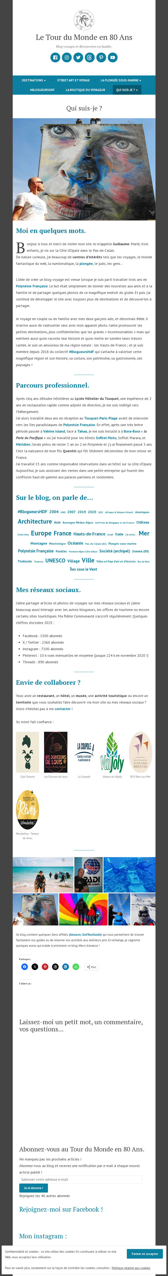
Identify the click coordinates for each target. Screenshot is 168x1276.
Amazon (75, 934)
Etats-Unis (23, 534)
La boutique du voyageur (85, 90)
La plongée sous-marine (119, 80)
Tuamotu (38, 561)
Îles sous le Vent (83, 569)
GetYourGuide (91, 934)
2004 (53, 511)
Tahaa (82, 431)
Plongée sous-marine (122, 543)
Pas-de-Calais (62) (95, 543)
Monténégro (57, 543)
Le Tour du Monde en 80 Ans (84, 37)
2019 (82, 512)
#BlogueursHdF (81, 351)
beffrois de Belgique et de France (114, 522)
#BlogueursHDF (42, 90)
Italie (119, 534)
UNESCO (55, 560)
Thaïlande (25, 561)
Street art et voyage (73, 80)
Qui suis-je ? (125, 90)
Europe (41, 532)
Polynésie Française (32, 286)
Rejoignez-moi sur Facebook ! (61, 1209)
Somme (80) (140, 551)
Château (142, 522)
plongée (86, 263)
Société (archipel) (114, 550)
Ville (88, 560)
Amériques (142, 512)
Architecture (35, 521)
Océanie (75, 543)
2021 (100, 512)
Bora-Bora (132, 431)
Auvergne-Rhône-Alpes (77, 522)
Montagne (39, 543)
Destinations (32, 80)
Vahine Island (54, 431)
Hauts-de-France (89, 534)
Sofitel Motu (106, 437)
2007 (71, 511)
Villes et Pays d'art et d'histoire (116, 561)
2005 (62, 512)
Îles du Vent (144, 561)
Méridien (23, 444)
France (63, 533)
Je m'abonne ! (33, 1188)
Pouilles (61, 551)
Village (73, 560)
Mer (144, 533)
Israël (110, 534)
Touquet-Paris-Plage (101, 418)
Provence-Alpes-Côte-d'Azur (83, 551)
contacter (62, 708)
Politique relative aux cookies (131, 1268)
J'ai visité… (131, 534)
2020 (92, 512)
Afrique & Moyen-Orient (119, 512)
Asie (57, 522)
